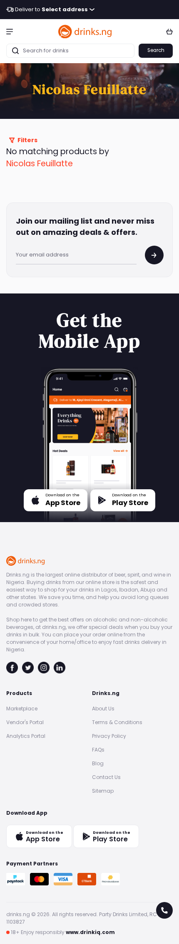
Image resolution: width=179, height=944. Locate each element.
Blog (98, 763)
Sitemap (103, 790)
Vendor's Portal (25, 722)
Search (155, 50)
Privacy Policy (109, 735)
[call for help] (164, 910)
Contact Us (106, 777)
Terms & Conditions (117, 722)
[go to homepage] (85, 31)
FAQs (98, 749)
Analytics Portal (25, 735)
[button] (9, 31)
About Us (103, 708)
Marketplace (21, 708)
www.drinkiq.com (90, 932)
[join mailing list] (154, 255)
